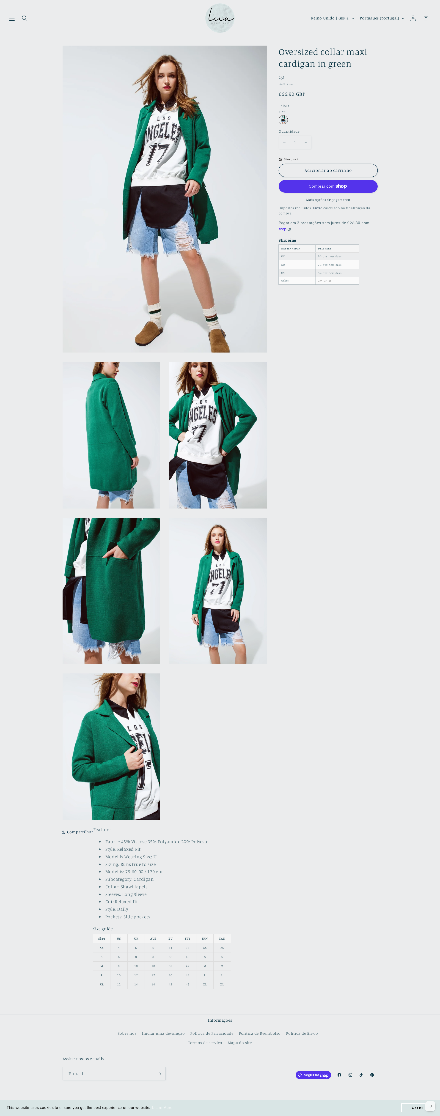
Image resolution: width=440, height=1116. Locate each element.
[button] (12, 18)
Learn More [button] (162, 1108)
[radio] (283, 119)
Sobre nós (127, 1033)
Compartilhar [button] (80, 831)
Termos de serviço (205, 1042)
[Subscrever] (159, 1073)
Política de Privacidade (211, 1033)
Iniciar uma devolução (163, 1033)
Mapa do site (240, 1042)
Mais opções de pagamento (328, 199)
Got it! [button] (417, 1108)
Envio (317, 208)
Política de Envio (302, 1033)
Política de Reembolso (260, 1033)
